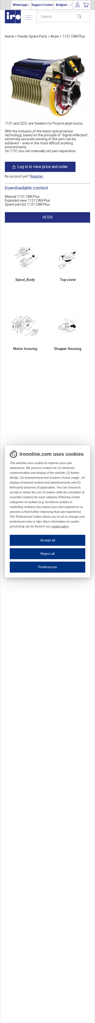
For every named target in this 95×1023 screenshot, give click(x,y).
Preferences (47, 567)
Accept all (47, 540)
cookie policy (59, 526)
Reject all (47, 554)
